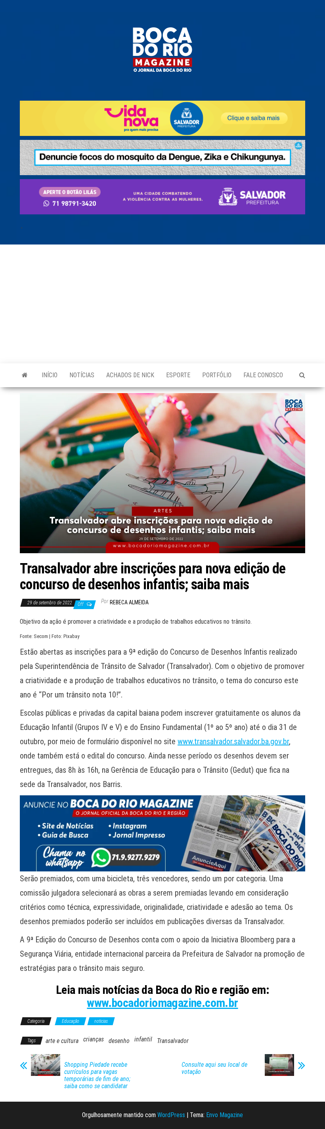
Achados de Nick (130, 375)
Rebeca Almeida (129, 602)
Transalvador (173, 1041)
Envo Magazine (224, 1115)
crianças (93, 1039)
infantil (143, 1039)
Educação (70, 1021)
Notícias (81, 375)
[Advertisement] (162, 303)
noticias (101, 1021)
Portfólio (216, 375)
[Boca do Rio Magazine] (25, 375)
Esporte (178, 375)
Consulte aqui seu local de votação (214, 1068)
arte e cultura (62, 1041)
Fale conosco (263, 375)
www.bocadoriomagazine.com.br (162, 1003)
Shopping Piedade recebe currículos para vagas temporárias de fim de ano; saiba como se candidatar (97, 1075)
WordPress (171, 1115)
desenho (119, 1041)
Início (49, 375)
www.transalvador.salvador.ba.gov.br (233, 741)
